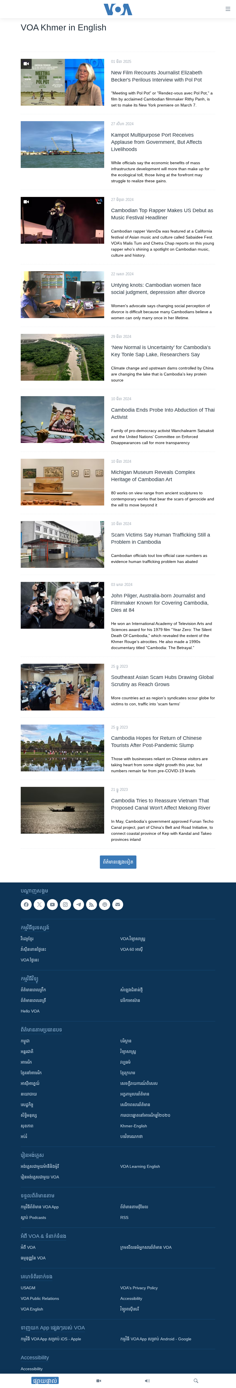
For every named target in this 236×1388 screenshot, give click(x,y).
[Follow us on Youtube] (52, 904)
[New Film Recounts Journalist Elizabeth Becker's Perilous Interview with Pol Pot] (62, 82)
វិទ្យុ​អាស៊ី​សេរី (129, 1309)
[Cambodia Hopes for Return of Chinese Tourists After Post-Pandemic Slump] (62, 748)
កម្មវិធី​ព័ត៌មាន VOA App (40, 1207)
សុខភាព (27, 1126)
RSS (124, 1217)
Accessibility (131, 1298)
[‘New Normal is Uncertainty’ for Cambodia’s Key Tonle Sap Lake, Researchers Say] (62, 357)
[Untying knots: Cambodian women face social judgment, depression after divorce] (62, 294)
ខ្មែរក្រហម (127, 1072)
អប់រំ (24, 1136)
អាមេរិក (26, 1062)
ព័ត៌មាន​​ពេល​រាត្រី (33, 1000)
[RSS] (91, 904)
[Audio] (147, 1381)
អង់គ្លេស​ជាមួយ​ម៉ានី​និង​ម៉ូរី (40, 1166)
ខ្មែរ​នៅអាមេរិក (31, 1072)
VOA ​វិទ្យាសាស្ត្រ (132, 938)
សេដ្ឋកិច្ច (27, 1104)
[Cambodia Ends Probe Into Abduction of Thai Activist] (62, 419)
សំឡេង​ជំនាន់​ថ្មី (131, 990)
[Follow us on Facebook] (26, 904)
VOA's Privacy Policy (139, 1288)
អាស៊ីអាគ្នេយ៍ (30, 1083)
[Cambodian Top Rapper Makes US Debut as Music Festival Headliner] (62, 220)
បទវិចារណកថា (131, 1136)
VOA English (32, 1309)
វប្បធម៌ (125, 1062)
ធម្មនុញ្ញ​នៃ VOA (33, 1258)
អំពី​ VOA (28, 1247)
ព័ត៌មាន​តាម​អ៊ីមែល (134, 1207)
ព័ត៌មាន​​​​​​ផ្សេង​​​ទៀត (118, 861)
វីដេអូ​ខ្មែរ (27, 938)
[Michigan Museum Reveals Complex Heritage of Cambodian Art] (62, 482)
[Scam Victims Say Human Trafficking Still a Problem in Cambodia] (62, 544)
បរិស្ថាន (126, 1041)
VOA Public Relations (40, 1298)
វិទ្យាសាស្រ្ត (128, 1051)
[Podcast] (104, 904)
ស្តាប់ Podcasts (33, 1217)
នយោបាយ (29, 1094)
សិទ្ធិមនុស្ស (29, 1115)
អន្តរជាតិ (27, 1051)
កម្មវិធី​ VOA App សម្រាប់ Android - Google (155, 1339)
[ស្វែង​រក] (196, 1381)
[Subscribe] (117, 904)
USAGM (28, 1288)
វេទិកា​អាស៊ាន (130, 1000)
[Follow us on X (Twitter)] (39, 904)
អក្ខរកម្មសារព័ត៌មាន (134, 1094)
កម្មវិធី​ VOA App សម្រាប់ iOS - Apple (51, 1339)
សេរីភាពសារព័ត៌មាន (135, 1104)
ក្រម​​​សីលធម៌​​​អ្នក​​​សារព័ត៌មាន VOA (146, 1247)
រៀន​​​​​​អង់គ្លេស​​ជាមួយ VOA (40, 1177)
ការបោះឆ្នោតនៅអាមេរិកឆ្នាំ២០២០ (145, 1115)
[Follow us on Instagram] (65, 904)
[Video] (98, 1381)
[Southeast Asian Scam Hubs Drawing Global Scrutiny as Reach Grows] (62, 687)
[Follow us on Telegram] (78, 904)
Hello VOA (30, 1011)
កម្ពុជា (25, 1041)
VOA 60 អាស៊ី (131, 949)
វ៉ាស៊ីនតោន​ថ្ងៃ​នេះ (33, 949)
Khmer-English (133, 1126)
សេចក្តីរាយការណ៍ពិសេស (139, 1083)
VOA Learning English (140, 1166)
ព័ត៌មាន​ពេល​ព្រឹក (33, 990)
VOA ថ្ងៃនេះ (30, 960)
